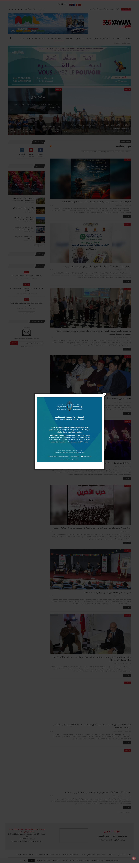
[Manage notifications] (134, 858)
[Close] (104, 394)
